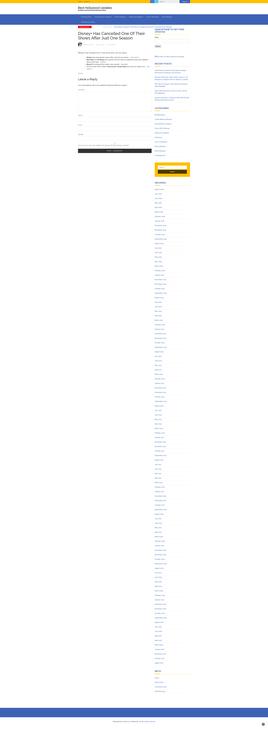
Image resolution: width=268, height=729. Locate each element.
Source (80, 73)
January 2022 (159, 437)
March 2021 (159, 482)
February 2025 (160, 270)
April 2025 (158, 261)
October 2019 (160, 559)
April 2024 (158, 316)
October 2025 (160, 234)
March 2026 (159, 212)
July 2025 (158, 248)
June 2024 (158, 306)
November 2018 (160, 609)
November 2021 (160, 446)
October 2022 (160, 397)
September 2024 (161, 293)
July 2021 (158, 464)
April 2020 (158, 532)
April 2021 (158, 478)
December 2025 (160, 225)
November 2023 (160, 338)
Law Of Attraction (152, 17)
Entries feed (159, 682)
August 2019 (159, 568)
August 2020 (159, 514)
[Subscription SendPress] (172, 43)
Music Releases (160, 151)
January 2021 (159, 491)
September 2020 (161, 509)
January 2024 (159, 329)
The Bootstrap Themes (147, 721)
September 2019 (161, 564)
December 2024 (160, 279)
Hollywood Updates (136, 17)
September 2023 (161, 347)
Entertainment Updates (103, 17)
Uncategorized (160, 155)
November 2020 (160, 500)
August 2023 (159, 352)
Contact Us (87, 1)
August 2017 (159, 663)
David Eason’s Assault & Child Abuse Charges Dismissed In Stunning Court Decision (143, 27)
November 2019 (160, 555)
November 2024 (160, 284)
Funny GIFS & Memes (162, 128)
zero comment (111, 44)
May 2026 (158, 203)
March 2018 (159, 645)
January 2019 (159, 600)
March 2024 (159, 320)
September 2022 (161, 401)
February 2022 (160, 433)
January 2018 (159, 649)
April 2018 (158, 640)
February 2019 (160, 595)
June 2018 (158, 631)
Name (80, 115)
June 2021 (158, 469)
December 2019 (160, 550)
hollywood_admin (88, 44)
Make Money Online (88, 22)
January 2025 (159, 275)
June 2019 (158, 577)
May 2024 (158, 311)
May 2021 (158, 473)
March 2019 (159, 591)
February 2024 (160, 325)
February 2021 (160, 487)
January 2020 (159, 546)
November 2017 (160, 654)
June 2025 (158, 252)
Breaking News (86, 17)
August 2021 (159, 460)
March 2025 (159, 266)
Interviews (158, 137)
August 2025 (159, 243)
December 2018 (160, 604)
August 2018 (159, 622)
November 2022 (160, 392)
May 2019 (158, 582)
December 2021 (160, 442)
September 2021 (161, 455)
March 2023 (159, 374)
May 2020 (158, 527)
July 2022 (158, 410)
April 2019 (158, 586)
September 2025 (161, 239)
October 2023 (160, 343)
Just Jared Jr (134, 57)
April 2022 (158, 424)
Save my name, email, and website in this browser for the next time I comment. (103, 145)
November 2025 (160, 230)
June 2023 (158, 361)
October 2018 (160, 613)
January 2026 (159, 221)
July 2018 (158, 627)
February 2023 (160, 379)
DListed (103, 62)
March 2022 (159, 428)
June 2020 (158, 523)
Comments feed (160, 687)
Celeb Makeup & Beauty (163, 119)
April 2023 (158, 370)
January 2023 (159, 383)
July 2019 (158, 573)
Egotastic (124, 64)
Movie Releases (120, 17)
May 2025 (158, 257)
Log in (157, 678)
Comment (81, 90)
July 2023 (158, 356)
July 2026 (158, 194)
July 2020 (158, 518)
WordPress (126, 721)
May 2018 (158, 636)
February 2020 (160, 541)
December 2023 (160, 334)
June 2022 (158, 415)
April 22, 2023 (100, 44)
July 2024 (158, 302)
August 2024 (159, 297)
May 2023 (158, 365)
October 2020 (160, 505)
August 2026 (159, 189)
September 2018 (161, 618)
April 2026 (158, 207)
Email (80, 125)
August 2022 (159, 406)
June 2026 (158, 198)
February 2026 (160, 216)
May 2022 (158, 419)
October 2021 (159, 451)
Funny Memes (167, 17)
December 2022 (160, 388)
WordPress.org (160, 691)
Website (80, 134)
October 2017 (159, 658)
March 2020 (159, 536)
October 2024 (160, 288)
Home (80, 1)
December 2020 (160, 496)
